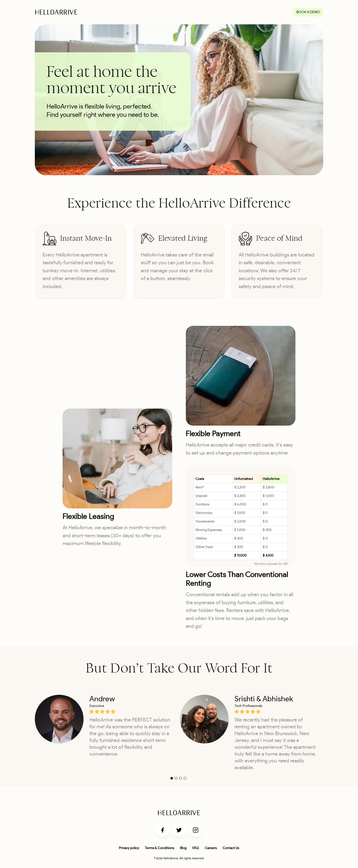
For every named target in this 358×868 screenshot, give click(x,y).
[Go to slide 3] (180, 778)
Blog (183, 848)
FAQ (195, 848)
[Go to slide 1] (171, 778)
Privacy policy (129, 848)
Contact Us (231, 848)
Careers (211, 848)
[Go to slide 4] (184, 778)
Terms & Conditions (159, 848)
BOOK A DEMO (308, 12)
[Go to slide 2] (176, 778)
